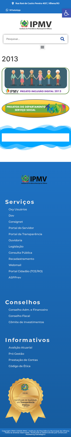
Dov (11, 215)
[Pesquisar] (62, 39)
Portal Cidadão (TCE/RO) (26, 271)
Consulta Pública (20, 252)
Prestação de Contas (23, 360)
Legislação (16, 246)
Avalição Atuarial (20, 347)
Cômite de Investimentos (26, 322)
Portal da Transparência (25, 234)
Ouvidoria (15, 240)
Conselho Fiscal (19, 316)
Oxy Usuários (18, 209)
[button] (42, 47)
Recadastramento (21, 259)
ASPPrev (15, 277)
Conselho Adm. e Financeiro (28, 309)
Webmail (15, 265)
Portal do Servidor (21, 228)
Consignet (16, 221)
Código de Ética (20, 366)
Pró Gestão (16, 353)
